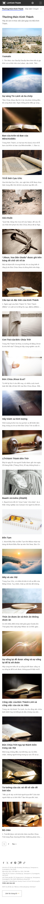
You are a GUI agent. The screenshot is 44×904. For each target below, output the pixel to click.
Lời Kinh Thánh (14, 3)
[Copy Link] (24, 863)
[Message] (20, 863)
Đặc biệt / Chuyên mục (34, 9)
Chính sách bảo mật (8, 883)
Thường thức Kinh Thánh (12, 9)
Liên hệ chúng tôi (11, 893)
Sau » (14, 844)
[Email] (11, 863)
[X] (7, 863)
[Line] (15, 863)
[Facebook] (3, 863)
